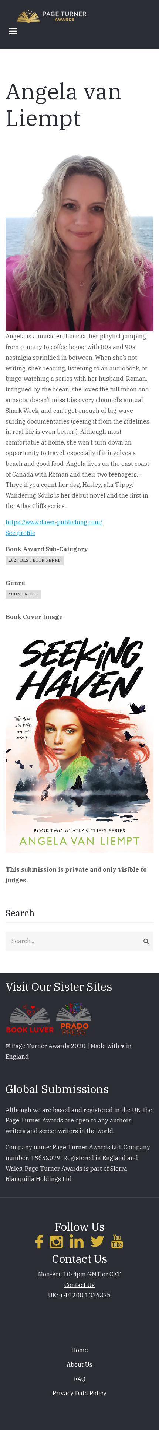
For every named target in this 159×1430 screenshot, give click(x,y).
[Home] (52, 15)
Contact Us (79, 1285)
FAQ (79, 1378)
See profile (20, 533)
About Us (79, 1364)
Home (79, 1350)
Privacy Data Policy (79, 1393)
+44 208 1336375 (85, 1295)
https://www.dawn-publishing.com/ (54, 522)
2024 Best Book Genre (35, 560)
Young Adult (23, 594)
